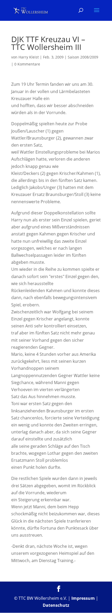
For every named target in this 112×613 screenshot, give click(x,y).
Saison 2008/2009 (83, 57)
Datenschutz (56, 605)
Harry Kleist (28, 57)
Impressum (83, 598)
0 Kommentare (27, 64)
